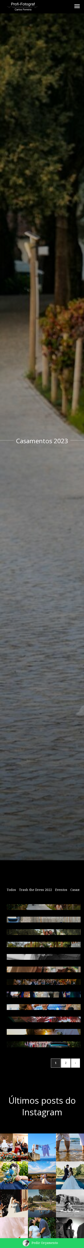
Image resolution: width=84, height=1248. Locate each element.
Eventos (61, 890)
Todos (11, 890)
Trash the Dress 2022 (35, 890)
